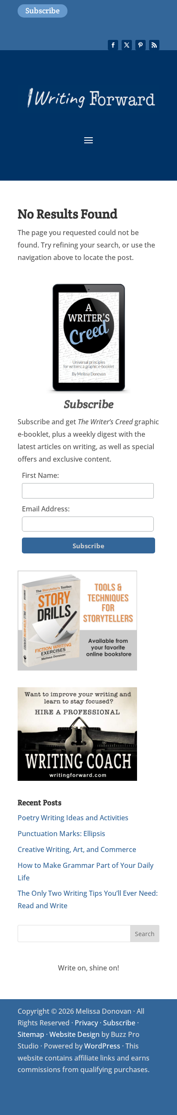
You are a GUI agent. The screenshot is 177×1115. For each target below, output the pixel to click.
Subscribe (42, 10)
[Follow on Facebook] (113, 45)
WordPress (102, 1046)
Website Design (74, 1034)
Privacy (86, 1022)
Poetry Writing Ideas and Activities (73, 817)
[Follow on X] (127, 45)
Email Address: (46, 509)
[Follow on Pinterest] (140, 45)
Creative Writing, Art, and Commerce (77, 849)
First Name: (40, 475)
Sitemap (31, 1034)
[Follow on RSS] (154, 45)
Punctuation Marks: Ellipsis (61, 833)
